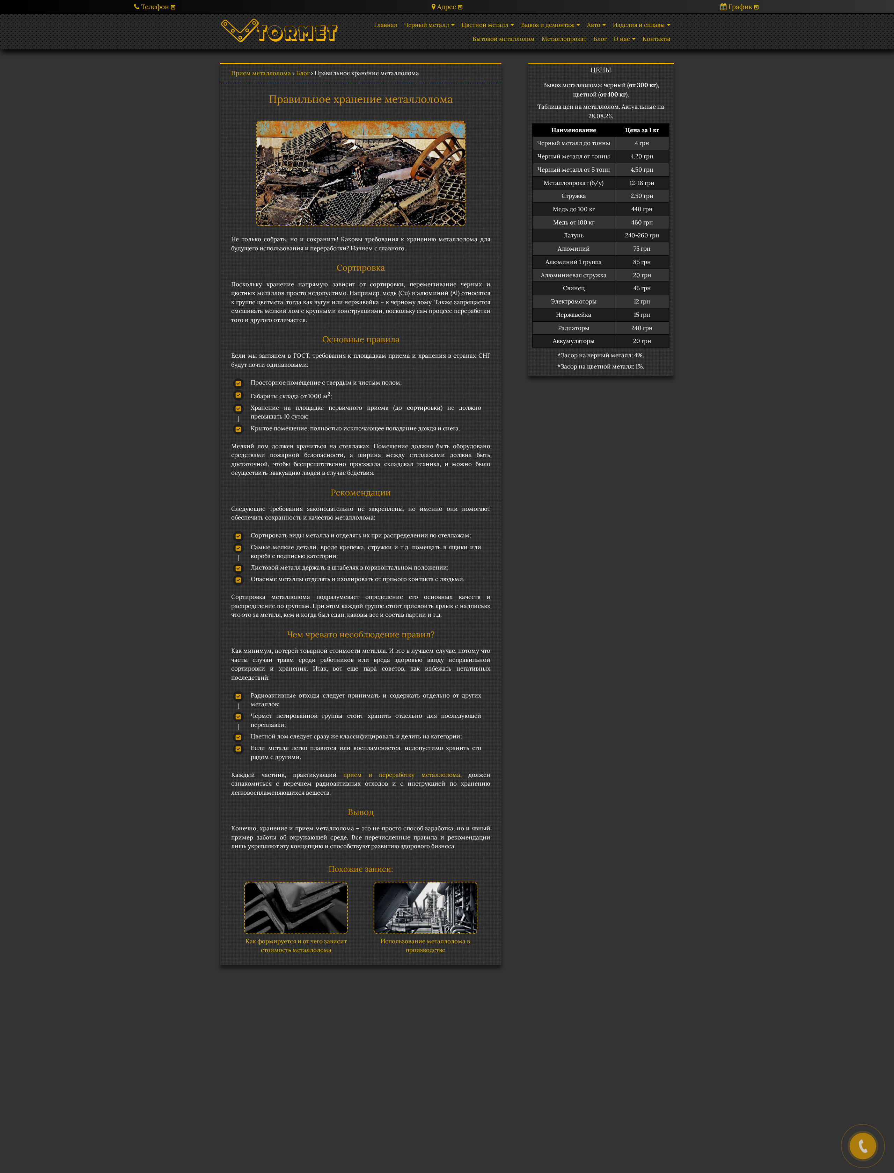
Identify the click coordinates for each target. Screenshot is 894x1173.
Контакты (656, 39)
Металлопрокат (564, 39)
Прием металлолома (261, 73)
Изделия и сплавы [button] (639, 25)
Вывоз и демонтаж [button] (547, 25)
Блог (600, 39)
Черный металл (426, 25)
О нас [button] (622, 39)
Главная (385, 25)
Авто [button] (593, 25)
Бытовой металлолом (503, 39)
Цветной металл (485, 25)
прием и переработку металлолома (401, 775)
